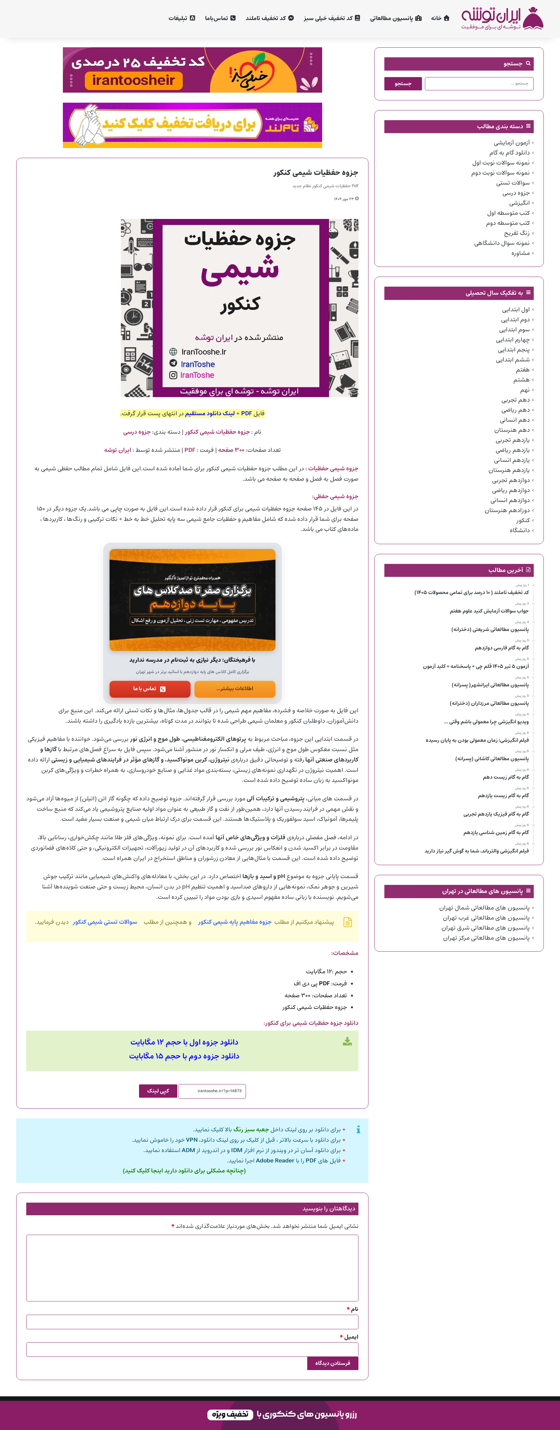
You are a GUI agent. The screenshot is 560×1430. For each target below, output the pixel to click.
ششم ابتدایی (513, 359)
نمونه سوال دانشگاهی (502, 243)
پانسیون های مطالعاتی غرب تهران (486, 917)
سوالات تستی (513, 183)
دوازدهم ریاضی (511, 490)
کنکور (523, 520)
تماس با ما (144, 688)
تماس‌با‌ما (217, 18)
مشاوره (520, 253)
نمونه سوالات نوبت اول (501, 162)
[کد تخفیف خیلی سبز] (192, 70)
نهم (525, 390)
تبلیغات (179, 18)
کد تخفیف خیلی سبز (329, 18)
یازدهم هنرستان (509, 470)
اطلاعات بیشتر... (234, 688)
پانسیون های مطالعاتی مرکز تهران (486, 938)
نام (352, 1309)
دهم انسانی (515, 420)
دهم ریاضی (515, 410)
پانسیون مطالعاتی (392, 18)
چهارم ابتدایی (513, 339)
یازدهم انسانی (512, 460)
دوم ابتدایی (515, 319)
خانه (437, 18)
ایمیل (349, 1337)
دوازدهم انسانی (510, 500)
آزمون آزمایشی (512, 142)
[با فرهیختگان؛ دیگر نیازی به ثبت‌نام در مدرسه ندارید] (192, 600)
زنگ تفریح (517, 233)
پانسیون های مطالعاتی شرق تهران (485, 927)
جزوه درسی (516, 193)
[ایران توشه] (502, 18)
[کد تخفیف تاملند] (192, 125)
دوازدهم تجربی (511, 480)
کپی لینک (158, 1091)
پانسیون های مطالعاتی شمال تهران (484, 907)
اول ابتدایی (516, 309)
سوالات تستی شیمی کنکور (105, 922)
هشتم (521, 379)
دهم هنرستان (512, 430)
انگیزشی (519, 203)
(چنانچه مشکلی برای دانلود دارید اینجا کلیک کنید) (184, 1171)
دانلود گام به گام (509, 152)
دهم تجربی (515, 400)
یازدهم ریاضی (513, 450)
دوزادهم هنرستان (507, 510)
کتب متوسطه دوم (508, 223)
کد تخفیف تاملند (266, 18)
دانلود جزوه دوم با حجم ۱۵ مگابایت (184, 1056)
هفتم (523, 369)
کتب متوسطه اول (508, 213)
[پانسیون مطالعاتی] (280, 1415)
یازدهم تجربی (513, 440)
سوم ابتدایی (514, 329)
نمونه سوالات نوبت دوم (500, 172)
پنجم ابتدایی (514, 349)
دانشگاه (520, 530)
